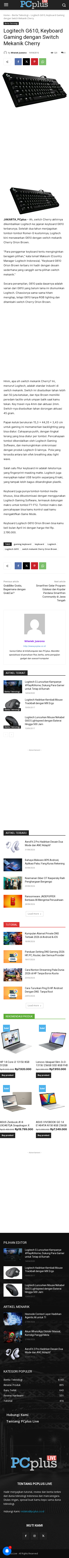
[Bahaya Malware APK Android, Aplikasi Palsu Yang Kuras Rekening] (13, 864)
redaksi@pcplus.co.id (32, 1511)
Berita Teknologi (20, 15)
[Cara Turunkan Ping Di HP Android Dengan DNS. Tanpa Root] (13, 993)
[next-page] (11, 734)
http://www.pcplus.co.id (34, 646)
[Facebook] (18, 61)
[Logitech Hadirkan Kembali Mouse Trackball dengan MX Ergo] (13, 704)
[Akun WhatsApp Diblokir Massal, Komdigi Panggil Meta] (13, 1336)
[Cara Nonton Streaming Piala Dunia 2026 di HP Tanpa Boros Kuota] (13, 974)
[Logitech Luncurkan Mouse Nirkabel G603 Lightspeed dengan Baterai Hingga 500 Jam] (13, 722)
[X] (26, 61)
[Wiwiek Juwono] (6, 52)
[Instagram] (34, 1536)
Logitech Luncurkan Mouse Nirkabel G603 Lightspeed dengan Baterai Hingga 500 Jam (44, 721)
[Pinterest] (34, 61)
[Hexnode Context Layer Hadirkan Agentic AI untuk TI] (13, 1318)
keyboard (39, 544)
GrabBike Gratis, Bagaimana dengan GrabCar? (15, 589)
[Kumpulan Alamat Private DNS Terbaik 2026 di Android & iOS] (13, 938)
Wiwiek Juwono (19, 52)
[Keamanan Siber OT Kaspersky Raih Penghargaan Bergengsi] (13, 883)
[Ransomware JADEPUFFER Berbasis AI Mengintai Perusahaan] (13, 901)
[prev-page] (6, 734)
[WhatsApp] (42, 61)
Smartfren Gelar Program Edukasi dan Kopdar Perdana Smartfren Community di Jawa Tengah (50, 593)
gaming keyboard (22, 544)
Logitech (52, 544)
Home (7, 15)
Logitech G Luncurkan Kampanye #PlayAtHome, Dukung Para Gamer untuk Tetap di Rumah (44, 685)
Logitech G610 (12, 549)
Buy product (7, 1075)
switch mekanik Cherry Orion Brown (39, 549)
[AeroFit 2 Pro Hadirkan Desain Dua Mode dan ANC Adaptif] (13, 846)
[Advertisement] (34, 150)
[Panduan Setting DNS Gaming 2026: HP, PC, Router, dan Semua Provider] (13, 956)
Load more (33, 913)
